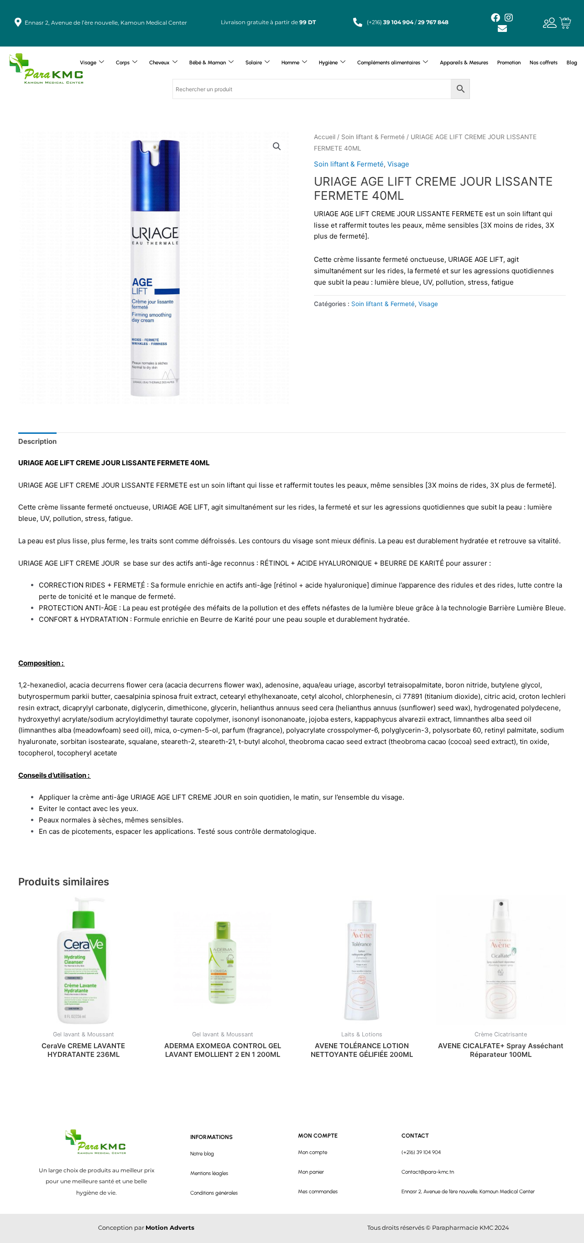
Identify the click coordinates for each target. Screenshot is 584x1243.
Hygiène (328, 62)
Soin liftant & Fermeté (373, 136)
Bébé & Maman (207, 62)
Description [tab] (37, 441)
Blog (572, 62)
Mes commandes (318, 1191)
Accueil (324, 136)
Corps (123, 62)
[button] (277, 146)
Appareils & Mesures (464, 62)
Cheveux (159, 62)
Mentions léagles (209, 1173)
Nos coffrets (544, 62)
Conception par (146, 1227)
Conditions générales (214, 1193)
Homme (290, 62)
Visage (88, 62)
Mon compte (312, 1152)
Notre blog (202, 1153)
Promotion (509, 62)
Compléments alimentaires (388, 62)
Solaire (253, 62)
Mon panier (311, 1172)
